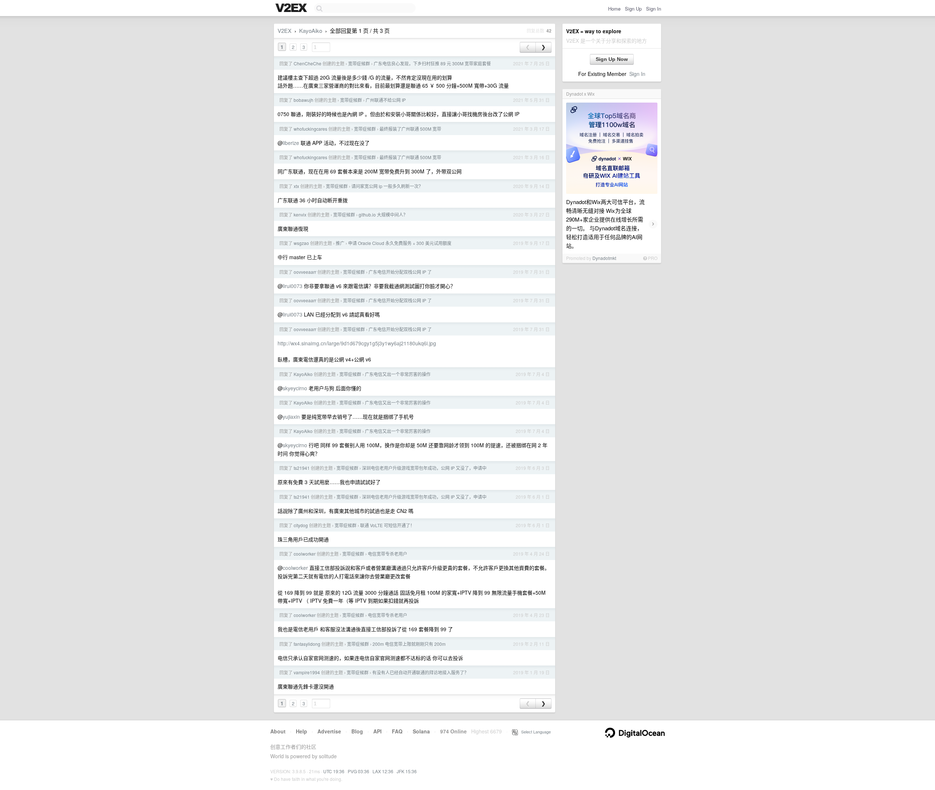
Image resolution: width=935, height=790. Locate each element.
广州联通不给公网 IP (386, 100)
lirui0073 (292, 285)
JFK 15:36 (407, 771)
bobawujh (303, 100)
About (278, 731)
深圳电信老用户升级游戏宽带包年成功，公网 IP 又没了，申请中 (424, 468)
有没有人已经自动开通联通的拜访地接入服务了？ (420, 672)
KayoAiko (310, 30)
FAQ (397, 731)
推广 (340, 243)
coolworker (305, 554)
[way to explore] (292, 8)
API (377, 731)
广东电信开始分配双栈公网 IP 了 (400, 272)
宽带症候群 (359, 63)
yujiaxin (291, 416)
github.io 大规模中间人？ (383, 214)
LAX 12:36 (383, 771)
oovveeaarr (305, 272)
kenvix (300, 214)
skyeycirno (295, 388)
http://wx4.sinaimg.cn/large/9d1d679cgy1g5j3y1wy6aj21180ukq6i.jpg (357, 343)
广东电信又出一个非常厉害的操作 (398, 374)
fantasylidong (307, 644)
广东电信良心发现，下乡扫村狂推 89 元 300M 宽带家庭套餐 (432, 63)
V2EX (284, 30)
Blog (357, 731)
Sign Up (633, 8)
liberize (291, 142)
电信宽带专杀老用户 (387, 554)
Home (614, 8)
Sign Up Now (612, 59)
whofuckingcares (310, 129)
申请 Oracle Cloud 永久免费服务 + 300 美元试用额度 (399, 243)
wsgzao (301, 243)
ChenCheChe (307, 63)
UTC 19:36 (333, 771)
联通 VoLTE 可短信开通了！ (387, 525)
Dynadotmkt (604, 258)
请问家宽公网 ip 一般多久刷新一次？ (387, 186)
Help (301, 731)
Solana (421, 731)
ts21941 (302, 468)
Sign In (653, 8)
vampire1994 (307, 672)
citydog (301, 525)
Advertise (329, 731)
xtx (296, 186)
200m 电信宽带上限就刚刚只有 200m (409, 644)
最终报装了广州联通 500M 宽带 (410, 129)
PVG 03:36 (358, 771)
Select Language (534, 732)
